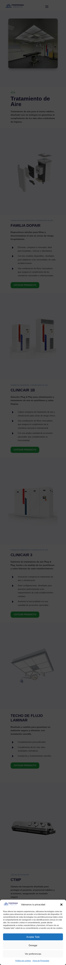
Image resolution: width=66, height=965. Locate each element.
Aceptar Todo (33, 937)
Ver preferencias (33, 954)
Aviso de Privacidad (41, 961)
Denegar (33, 945)
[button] (61, 904)
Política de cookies (23, 961)
